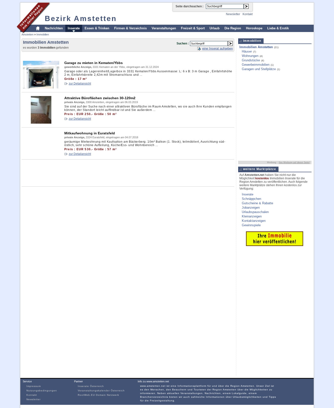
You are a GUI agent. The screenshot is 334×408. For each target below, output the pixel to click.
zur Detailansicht (80, 83)
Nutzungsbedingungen (41, 390)
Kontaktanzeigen (254, 221)
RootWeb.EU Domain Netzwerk (98, 395)
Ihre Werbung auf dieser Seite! (294, 162)
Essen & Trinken (97, 28)
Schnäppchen (251, 199)
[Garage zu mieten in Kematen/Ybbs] (41, 87)
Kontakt (248, 14)
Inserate (74, 28)
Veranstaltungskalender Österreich (101, 390)
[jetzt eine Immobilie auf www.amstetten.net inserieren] (274, 245)
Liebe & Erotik (278, 28)
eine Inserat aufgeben (217, 48)
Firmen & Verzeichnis (130, 28)
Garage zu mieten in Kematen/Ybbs (93, 63)
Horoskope (254, 28)
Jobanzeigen (251, 207)
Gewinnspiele (251, 225)
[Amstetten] (34, 32)
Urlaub (215, 28)
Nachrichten (54, 28)
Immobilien (42, 34)
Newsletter (233, 14)
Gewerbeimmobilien (255, 64)
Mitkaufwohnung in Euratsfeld (89, 133)
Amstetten (27, 34)
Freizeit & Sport (193, 28)
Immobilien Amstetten (256, 47)
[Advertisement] (111, 55)
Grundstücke (251, 60)
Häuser (247, 51)
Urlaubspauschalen (255, 212)
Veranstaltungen (164, 28)
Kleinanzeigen (252, 216)
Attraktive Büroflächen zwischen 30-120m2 (99, 98)
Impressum (33, 386)
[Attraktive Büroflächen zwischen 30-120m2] (41, 122)
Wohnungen (250, 56)
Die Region (232, 28)
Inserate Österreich (91, 386)
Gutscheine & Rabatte (257, 203)
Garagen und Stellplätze (259, 69)
